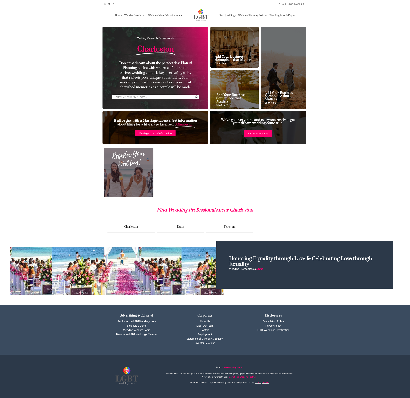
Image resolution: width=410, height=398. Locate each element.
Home (118, 15)
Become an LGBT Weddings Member (136, 334)
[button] (155, 133)
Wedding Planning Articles (252, 15)
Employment (205, 334)
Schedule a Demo (137, 325)
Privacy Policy (273, 325)
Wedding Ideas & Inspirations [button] (164, 15)
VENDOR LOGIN (286, 4)
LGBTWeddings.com (232, 367)
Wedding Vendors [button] (134, 15)
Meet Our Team (204, 325)
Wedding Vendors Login (136, 330)
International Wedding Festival (242, 377)
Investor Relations (205, 343)
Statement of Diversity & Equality (204, 338)
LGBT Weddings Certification (273, 330)
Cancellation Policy (273, 321)
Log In (259, 268)
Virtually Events (262, 382)
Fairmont (229, 227)
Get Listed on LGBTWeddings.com (137, 321)
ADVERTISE (300, 4)
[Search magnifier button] (196, 97)
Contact (205, 330)
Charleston (131, 227)
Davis (180, 227)
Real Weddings (227, 15)
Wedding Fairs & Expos (282, 15)
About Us (205, 321)
